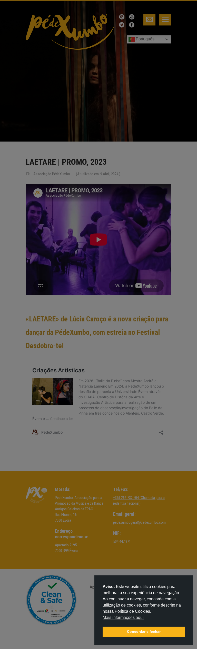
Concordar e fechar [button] (144, 631)
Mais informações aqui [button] (123, 617)
